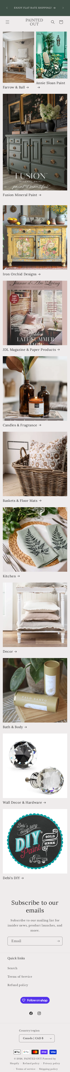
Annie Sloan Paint (50, 83)
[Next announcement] (63, 8)
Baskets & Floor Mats (20, 501)
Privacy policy (51, 1063)
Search (12, 968)
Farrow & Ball (14, 87)
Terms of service (25, 1069)
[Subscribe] (58, 941)
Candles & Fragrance (20, 425)
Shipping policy (48, 1069)
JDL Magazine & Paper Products (29, 350)
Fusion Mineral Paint (20, 195)
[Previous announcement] (7, 8)
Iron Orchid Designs (20, 274)
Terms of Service (19, 976)
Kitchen (9, 576)
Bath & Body (13, 727)
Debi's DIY (11, 878)
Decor (8, 651)
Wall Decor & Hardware (22, 802)
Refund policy (17, 985)
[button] (7, 22)
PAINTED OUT (33, 1058)
